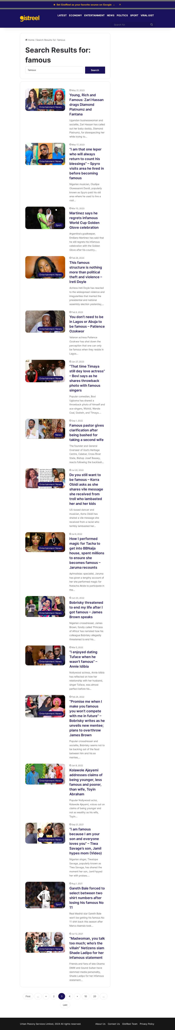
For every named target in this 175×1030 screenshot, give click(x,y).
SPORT (134, 15)
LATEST (62, 15)
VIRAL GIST (147, 15)
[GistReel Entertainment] (29, 18)
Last (65, 1004)
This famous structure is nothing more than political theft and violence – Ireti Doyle (85, 272)
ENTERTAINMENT (94, 15)
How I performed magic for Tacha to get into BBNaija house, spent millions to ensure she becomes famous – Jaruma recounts (86, 553)
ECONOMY (75, 15)
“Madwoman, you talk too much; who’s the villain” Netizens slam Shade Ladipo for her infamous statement (87, 948)
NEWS (110, 15)
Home (30, 40)
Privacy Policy (147, 1023)
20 (94, 996)
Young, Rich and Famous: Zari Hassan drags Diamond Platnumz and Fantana (86, 104)
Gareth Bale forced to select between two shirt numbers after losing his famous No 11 (87, 897)
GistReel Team (129, 1023)
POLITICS (122, 15)
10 (85, 996)
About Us (100, 1023)
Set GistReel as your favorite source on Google (84, 4)
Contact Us (114, 1023)
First (28, 996)
